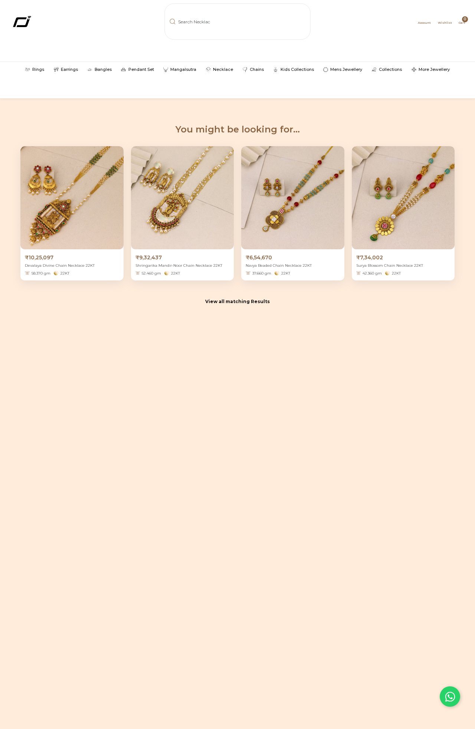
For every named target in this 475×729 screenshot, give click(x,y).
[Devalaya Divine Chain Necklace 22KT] (72, 197)
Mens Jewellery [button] (346, 69)
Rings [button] (38, 69)
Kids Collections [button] (297, 69)
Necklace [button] (223, 69)
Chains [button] (257, 69)
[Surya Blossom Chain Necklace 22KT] (403, 197)
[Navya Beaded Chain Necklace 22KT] (292, 197)
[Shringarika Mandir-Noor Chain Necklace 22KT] (182, 197)
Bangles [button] (103, 69)
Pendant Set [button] (141, 69)
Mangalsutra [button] (183, 69)
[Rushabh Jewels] (45, 21)
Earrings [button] (69, 69)
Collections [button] (390, 69)
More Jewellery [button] (434, 69)
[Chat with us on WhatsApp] (450, 696)
